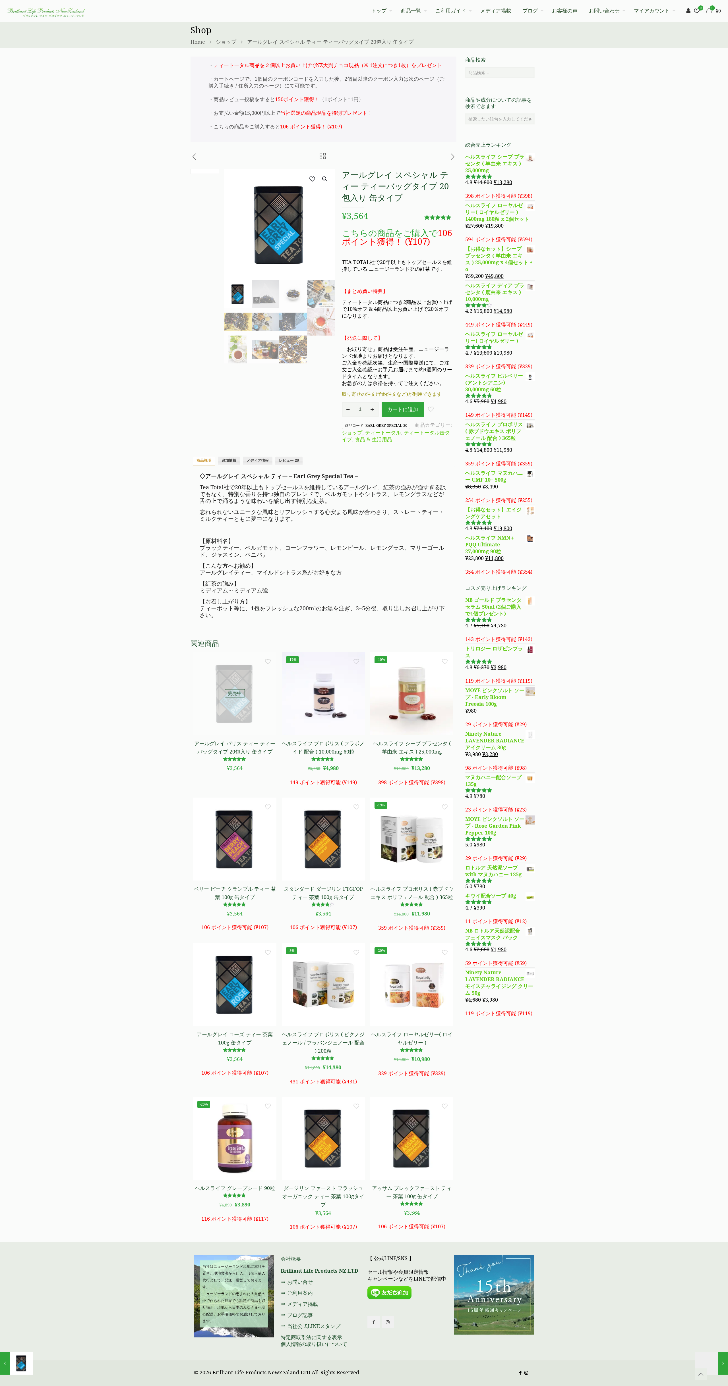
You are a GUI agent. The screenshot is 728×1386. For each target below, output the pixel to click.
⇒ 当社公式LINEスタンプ (310, 1326)
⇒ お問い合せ (297, 1281)
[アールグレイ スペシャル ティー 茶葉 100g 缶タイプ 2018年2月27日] (16, 1363)
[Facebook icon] (520, 1372)
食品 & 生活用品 (373, 439)
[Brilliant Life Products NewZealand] (46, 11)
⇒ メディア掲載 (299, 1303)
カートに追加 (402, 409)
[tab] (204, 461)
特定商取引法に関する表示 (311, 1337)
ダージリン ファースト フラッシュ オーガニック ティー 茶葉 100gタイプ (323, 1196)
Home (198, 41)
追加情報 (229, 460)
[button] (325, 179)
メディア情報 (258, 460)
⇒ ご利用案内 (297, 1292)
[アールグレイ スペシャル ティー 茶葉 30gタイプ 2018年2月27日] (711, 1363)
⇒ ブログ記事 (297, 1315)
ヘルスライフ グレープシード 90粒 (235, 1188)
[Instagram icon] (526, 1372)
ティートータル (383, 432)
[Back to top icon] (701, 1374)
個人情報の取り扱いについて (314, 1344)
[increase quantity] (372, 409)
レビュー (289, 460)
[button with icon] (373, 1322)
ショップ (226, 41)
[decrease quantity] (348, 409)
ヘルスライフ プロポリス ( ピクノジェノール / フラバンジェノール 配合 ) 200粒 (323, 1042)
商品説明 (204, 460)
